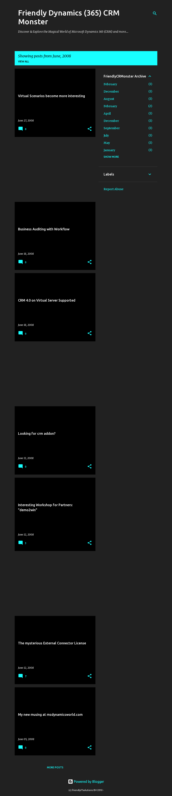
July (106, 135)
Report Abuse (113, 189)
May (107, 143)
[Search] (154, 13)
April (107, 113)
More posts (55, 767)
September (112, 128)
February (110, 84)
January (109, 150)
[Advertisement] (53, 169)
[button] (89, 129)
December (111, 91)
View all (23, 61)
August (109, 99)
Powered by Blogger (88, 781)
